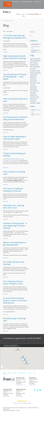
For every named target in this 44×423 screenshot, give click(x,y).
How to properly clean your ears (15, 99)
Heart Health (33, 83)
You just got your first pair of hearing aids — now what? (15, 76)
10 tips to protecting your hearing (14, 154)
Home (4, 20)
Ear (31, 68)
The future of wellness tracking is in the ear (13, 189)
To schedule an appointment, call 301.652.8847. (22, 338)
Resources (8, 20)
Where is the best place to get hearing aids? (14, 243)
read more (5, 52)
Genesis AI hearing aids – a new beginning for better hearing (15, 225)
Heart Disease (33, 81)
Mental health (33, 89)
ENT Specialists (34, 44)
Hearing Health (33, 74)
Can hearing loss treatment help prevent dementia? (15, 118)
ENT (31, 66)
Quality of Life (33, 95)
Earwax (34, 68)
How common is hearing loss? (14, 172)
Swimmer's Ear (33, 99)
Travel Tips (32, 103)
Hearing (32, 72)
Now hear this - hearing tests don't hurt (13, 206)
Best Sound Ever (36, 58)
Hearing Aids (37, 72)
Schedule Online (19, 384)
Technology (33, 101)
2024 (32, 112)
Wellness (38, 103)
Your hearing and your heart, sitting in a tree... (13, 282)
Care (31, 62)
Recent (32, 110)
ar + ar (14, 410)
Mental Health (33, 87)
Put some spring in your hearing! (14, 263)
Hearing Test (33, 79)
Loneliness (32, 85)
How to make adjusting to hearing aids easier (14, 137)
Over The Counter (34, 91)
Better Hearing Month (35, 60)
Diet (37, 64)
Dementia (35, 62)
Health (38, 70)
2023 (32, 114)
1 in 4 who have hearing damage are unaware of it (14, 36)
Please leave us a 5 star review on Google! (22, 403)
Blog (12, 20)
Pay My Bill (8, 4)
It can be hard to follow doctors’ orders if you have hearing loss (15, 300)
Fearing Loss (33, 70)
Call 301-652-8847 (14, 1)
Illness (38, 83)
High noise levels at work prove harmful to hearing (14, 57)
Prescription (33, 93)
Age (31, 58)
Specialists (32, 97)
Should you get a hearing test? (14, 319)
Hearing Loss (33, 77)
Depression (32, 64)
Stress (37, 97)
